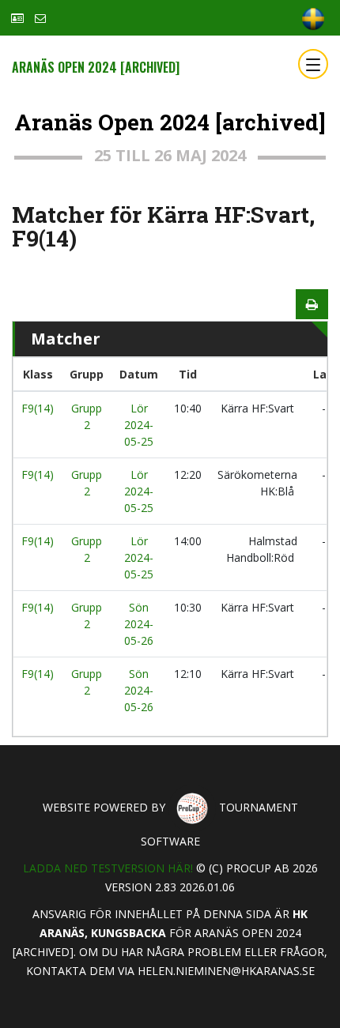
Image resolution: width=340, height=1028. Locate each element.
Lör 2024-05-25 (138, 425)
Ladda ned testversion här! (108, 867)
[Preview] (312, 304)
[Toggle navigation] (313, 64)
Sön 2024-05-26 (138, 624)
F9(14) (37, 408)
